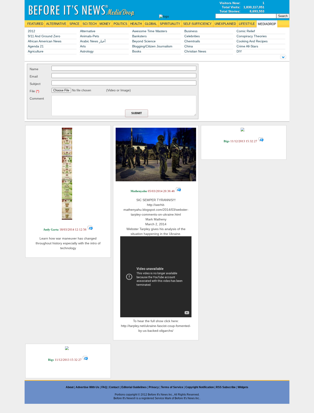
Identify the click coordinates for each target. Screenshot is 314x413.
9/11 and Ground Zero (44, 36)
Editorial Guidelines (134, 387)
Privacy (154, 387)
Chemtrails (192, 41)
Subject (35, 84)
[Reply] (90, 229)
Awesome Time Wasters (149, 31)
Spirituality (170, 24)
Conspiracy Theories (252, 36)
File (34, 91)
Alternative (56, 24)
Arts (83, 46)
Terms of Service (172, 387)
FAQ (104, 387)
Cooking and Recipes (252, 41)
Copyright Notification (199, 387)
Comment (37, 98)
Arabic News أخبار (93, 41)
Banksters (139, 36)
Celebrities (192, 36)
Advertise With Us (87, 387)
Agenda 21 (36, 46)
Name (34, 69)
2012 (31, 31)
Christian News (195, 51)
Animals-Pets (89, 36)
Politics (120, 24)
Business (190, 31)
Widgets (243, 387)
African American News (44, 41)
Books (136, 51)
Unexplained (225, 24)
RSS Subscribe (226, 387)
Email (34, 76)
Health (136, 24)
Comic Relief (246, 31)
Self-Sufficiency (197, 24)
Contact (114, 387)
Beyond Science (144, 41)
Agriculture (35, 51)
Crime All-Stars (247, 46)
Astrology (87, 51)
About (70, 387)
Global (151, 24)
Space (74, 24)
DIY (239, 51)
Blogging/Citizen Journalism (152, 46)
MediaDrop (267, 24)
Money (105, 24)
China (188, 46)
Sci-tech (90, 24)
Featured (35, 24)
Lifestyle (247, 24)
